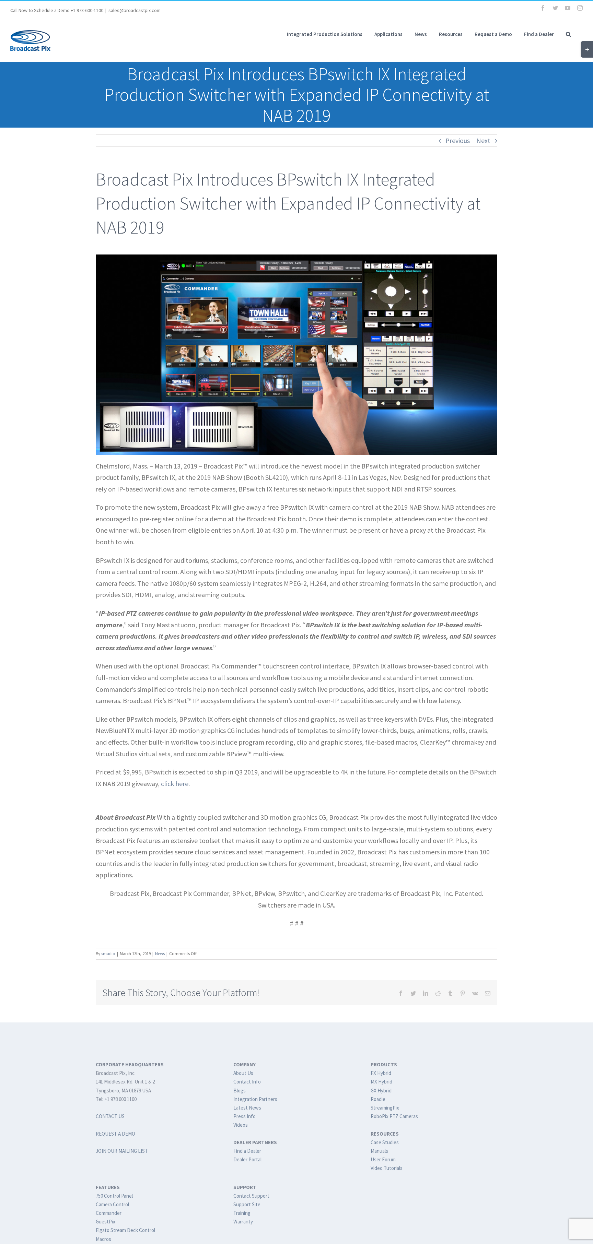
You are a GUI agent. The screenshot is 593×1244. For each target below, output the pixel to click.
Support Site (246, 1204)
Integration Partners (255, 1099)
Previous (457, 140)
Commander (108, 1213)
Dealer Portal (247, 1159)
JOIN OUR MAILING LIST (122, 1151)
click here (174, 783)
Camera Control (112, 1204)
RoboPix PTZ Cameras (394, 1116)
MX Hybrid (381, 1081)
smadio (108, 954)
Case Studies (385, 1142)
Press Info (244, 1116)
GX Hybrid (381, 1090)
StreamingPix (385, 1107)
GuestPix (105, 1221)
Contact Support (251, 1196)
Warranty (243, 1221)
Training (242, 1213)
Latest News (247, 1107)
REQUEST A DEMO (115, 1133)
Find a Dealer (247, 1151)
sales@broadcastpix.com (134, 10)
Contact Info (247, 1081)
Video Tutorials (387, 1168)
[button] (568, 34)
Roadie (378, 1099)
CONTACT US (110, 1116)
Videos (240, 1125)
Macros (103, 1239)
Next (483, 140)
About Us (243, 1073)
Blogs (239, 1090)
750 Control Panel (114, 1196)
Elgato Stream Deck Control (125, 1230)
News (160, 954)
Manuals (379, 1151)
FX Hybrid (381, 1073)
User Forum (383, 1159)
